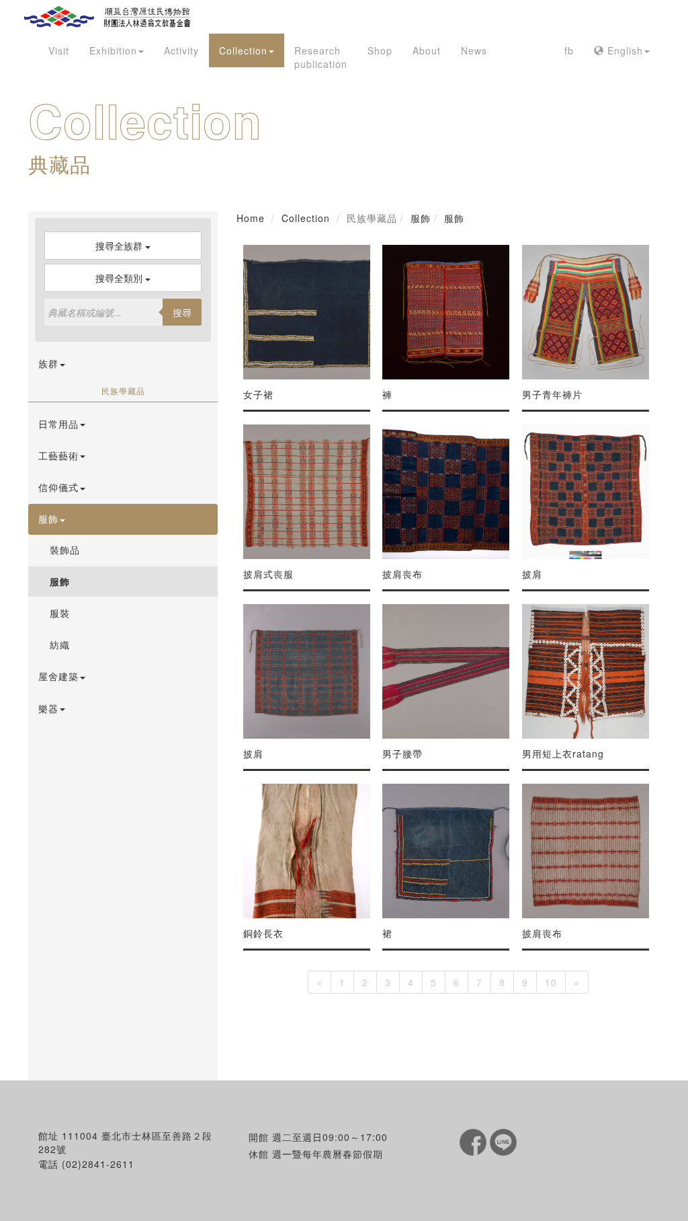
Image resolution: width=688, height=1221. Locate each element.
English (623, 50)
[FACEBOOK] (475, 1141)
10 (551, 982)
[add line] (503, 1141)
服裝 (60, 613)
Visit (58, 50)
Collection (243, 50)
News (474, 50)
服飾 (60, 581)
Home (250, 218)
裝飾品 (65, 549)
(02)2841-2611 (98, 1164)
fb (569, 50)
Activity (181, 50)
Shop (380, 50)
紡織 (60, 644)
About (427, 50)
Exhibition (113, 50)
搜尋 (182, 312)
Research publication (320, 57)
